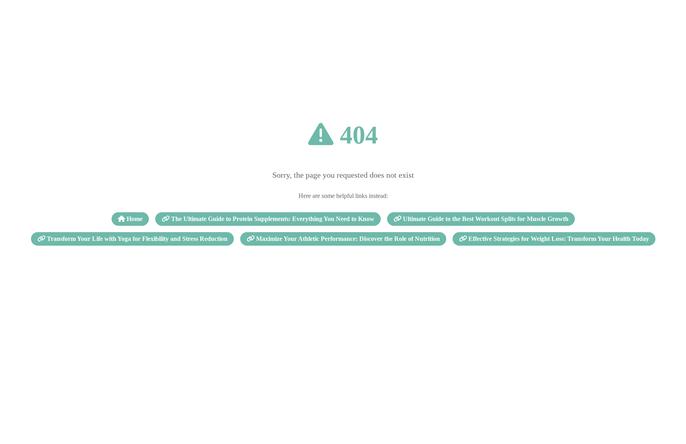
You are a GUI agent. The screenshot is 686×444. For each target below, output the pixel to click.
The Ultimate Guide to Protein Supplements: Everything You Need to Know (272, 218)
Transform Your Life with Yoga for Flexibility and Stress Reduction (136, 238)
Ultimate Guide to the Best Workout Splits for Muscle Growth (484, 218)
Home (134, 218)
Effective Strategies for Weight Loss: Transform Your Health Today (558, 238)
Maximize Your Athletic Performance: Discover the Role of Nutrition (347, 238)
